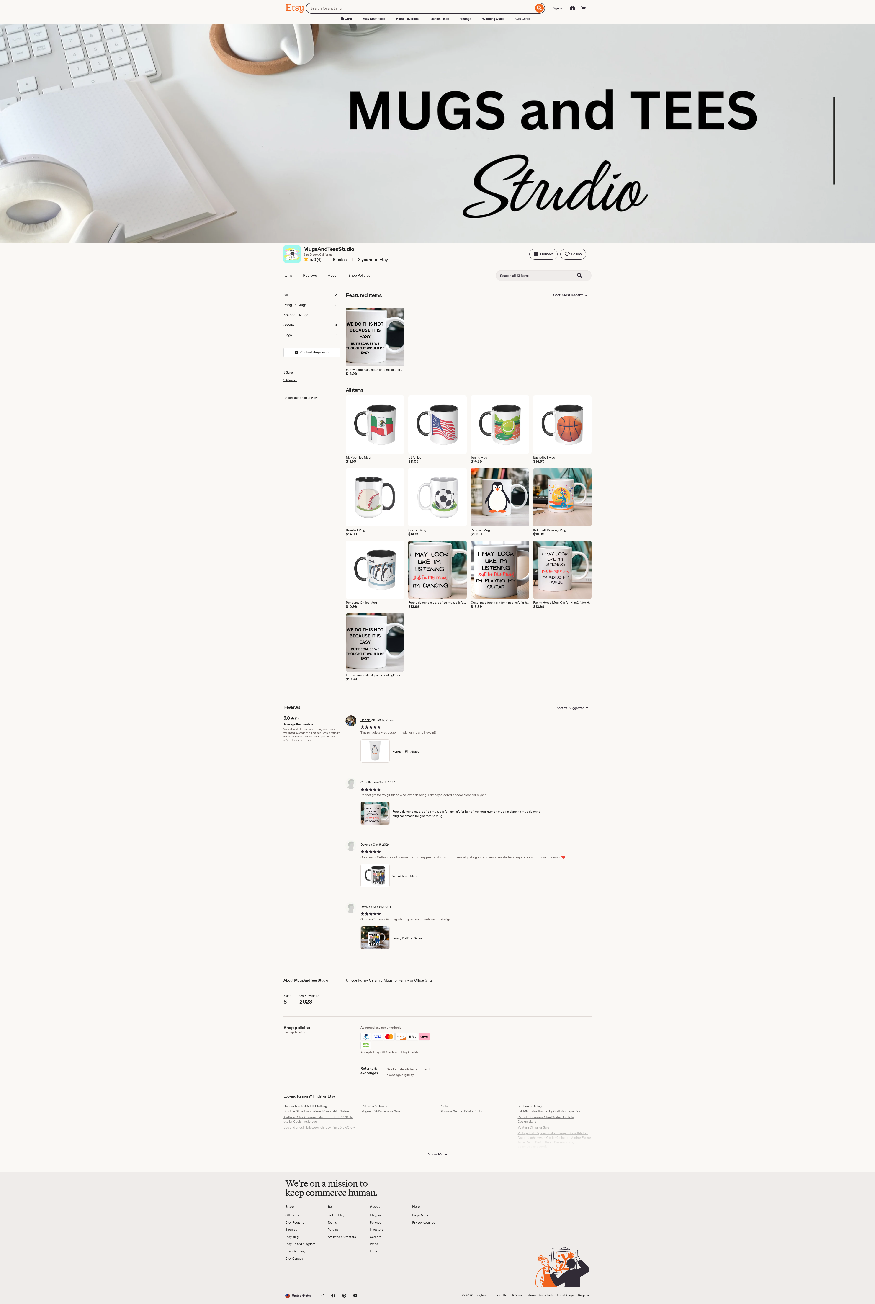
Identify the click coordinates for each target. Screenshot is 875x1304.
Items (287, 275)
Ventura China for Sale (533, 1127)
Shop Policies (359, 275)
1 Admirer (290, 380)
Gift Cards (522, 19)
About (332, 275)
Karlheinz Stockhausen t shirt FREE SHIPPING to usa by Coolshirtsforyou (318, 1119)
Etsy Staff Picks (374, 19)
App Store (300, 1273)
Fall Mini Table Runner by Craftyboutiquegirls (549, 1111)
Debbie (365, 720)
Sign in (557, 8)
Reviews (310, 275)
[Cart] (583, 8)
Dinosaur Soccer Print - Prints (461, 1111)
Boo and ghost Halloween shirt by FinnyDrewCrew (319, 1127)
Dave (364, 844)
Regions (584, 1295)
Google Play (335, 1273)
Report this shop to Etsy (300, 397)
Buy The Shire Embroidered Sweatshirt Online (316, 1111)
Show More (437, 1154)
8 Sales (288, 372)
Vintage (465, 19)
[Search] (539, 8)
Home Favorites (407, 19)
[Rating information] (306, 260)
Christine (366, 782)
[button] (543, 254)
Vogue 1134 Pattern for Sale (381, 1111)
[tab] (311, 295)
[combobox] (420, 8)
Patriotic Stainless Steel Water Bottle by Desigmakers (546, 1119)
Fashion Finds (439, 19)
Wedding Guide (493, 19)
